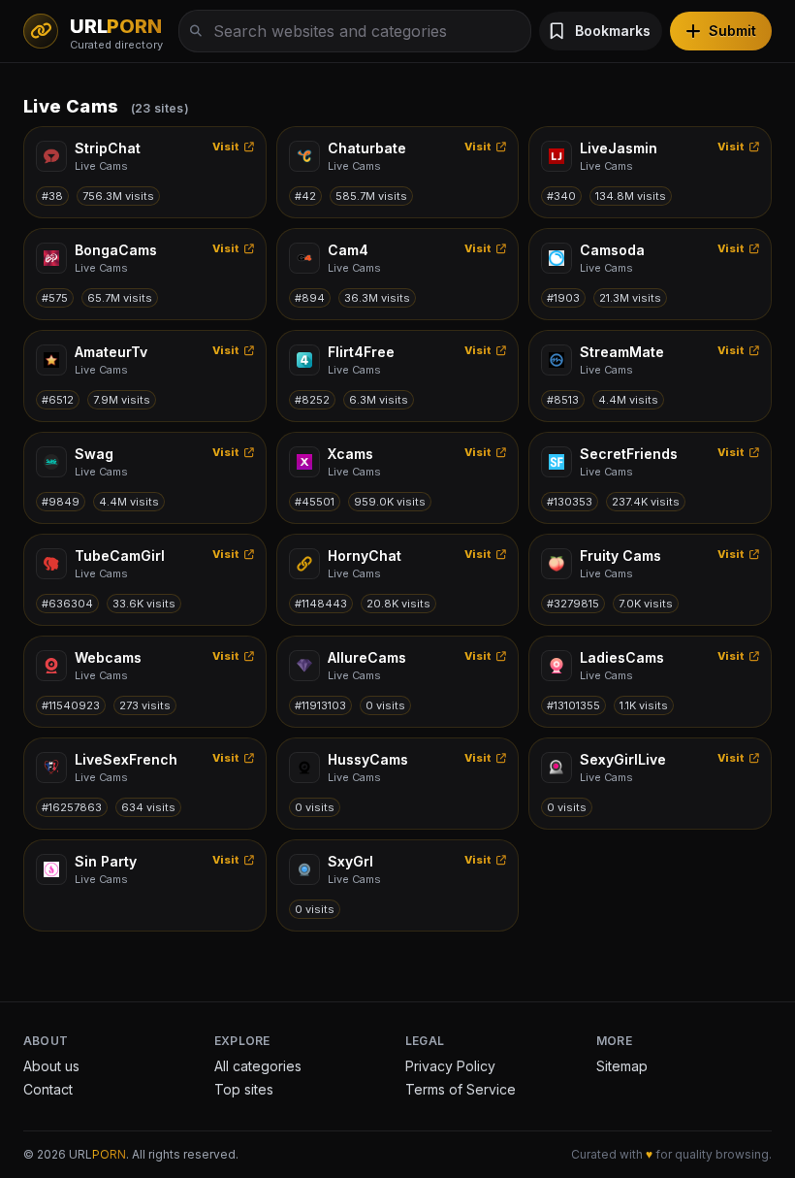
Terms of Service (460, 1089)
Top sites (243, 1089)
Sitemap (622, 1066)
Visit (226, 146)
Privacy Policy (450, 1066)
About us (51, 1066)
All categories (258, 1066)
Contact (48, 1089)
